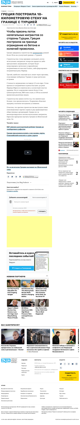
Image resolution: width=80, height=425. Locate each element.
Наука (41, 388)
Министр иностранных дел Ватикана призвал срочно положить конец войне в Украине (66, 145)
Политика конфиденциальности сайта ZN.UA (67, 419)
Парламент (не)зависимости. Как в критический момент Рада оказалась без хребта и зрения (66, 126)
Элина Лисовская (33, 351)
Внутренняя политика (7, 388)
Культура (42, 398)
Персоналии (24, 398)
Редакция (24, 365)
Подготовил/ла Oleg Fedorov (18, 182)
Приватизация (5, 398)
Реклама (23, 368)
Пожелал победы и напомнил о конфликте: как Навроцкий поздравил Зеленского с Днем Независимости (66, 136)
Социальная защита (26, 388)
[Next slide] (77, 6)
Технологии (43, 391)
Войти (56, 2)
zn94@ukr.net (54, 369)
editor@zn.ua (37, 373)
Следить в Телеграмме (22, 268)
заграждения (37, 53)
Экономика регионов (6, 400)
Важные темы (6, 6)
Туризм (61, 396)
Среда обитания (44, 393)
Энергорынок (4, 396)
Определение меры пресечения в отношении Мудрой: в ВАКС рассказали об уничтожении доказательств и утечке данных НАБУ (66, 162)
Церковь (42, 396)
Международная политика (8, 391)
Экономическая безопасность (29, 396)
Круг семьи (62, 393)
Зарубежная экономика (27, 391)
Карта (23, 375)
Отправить (42, 211)
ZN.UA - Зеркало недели (69, 85)
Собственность (63, 398)
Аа (60, 2)
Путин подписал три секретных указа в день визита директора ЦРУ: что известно (66, 173)
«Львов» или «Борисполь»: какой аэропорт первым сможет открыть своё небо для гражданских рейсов (66, 183)
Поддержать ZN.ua (69, 2)
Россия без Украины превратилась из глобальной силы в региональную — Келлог (66, 117)
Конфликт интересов (26, 393)
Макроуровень (5, 393)
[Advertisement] (29, 231)
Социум (61, 388)
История (61, 391)
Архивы (23, 363)
